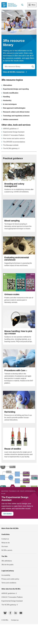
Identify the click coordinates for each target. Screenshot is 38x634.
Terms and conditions (8, 583)
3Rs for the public (7, 564)
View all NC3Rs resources (14, 72)
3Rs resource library (32, 66)
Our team (4, 546)
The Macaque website (10, 145)
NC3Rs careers (6, 550)
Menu (33, 5)
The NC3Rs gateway (10, 148)
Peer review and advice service (14, 138)
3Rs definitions (6, 561)
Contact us (5, 539)
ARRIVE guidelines (10, 128)
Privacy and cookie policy (10, 579)
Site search (22, 5)
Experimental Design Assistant (13, 132)
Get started (7, 514)
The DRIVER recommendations (14, 142)
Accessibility (5, 575)
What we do (5, 542)
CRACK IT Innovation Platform (13, 135)
